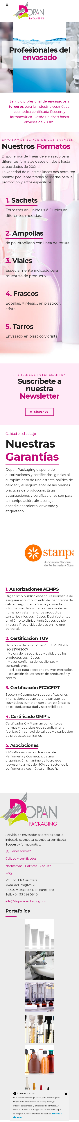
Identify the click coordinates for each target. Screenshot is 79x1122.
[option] (39, 556)
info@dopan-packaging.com (26, 901)
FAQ (9, 873)
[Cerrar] (65, 1093)
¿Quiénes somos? (18, 851)
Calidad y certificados (21, 858)
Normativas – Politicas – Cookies (28, 866)
